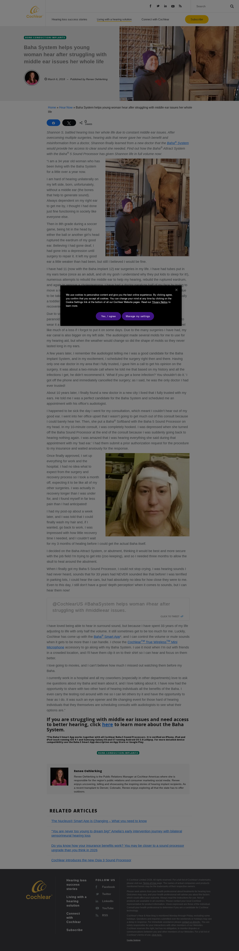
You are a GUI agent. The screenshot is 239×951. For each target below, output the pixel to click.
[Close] (176, 290)
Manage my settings (138, 316)
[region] (121, 305)
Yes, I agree (108, 316)
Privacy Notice (160, 302)
